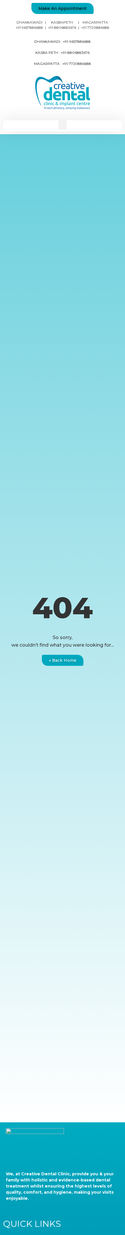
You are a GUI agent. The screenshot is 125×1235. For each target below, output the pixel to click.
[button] (62, 8)
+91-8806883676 (75, 52)
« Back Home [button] (62, 660)
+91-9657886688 (77, 41)
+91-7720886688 (76, 63)
